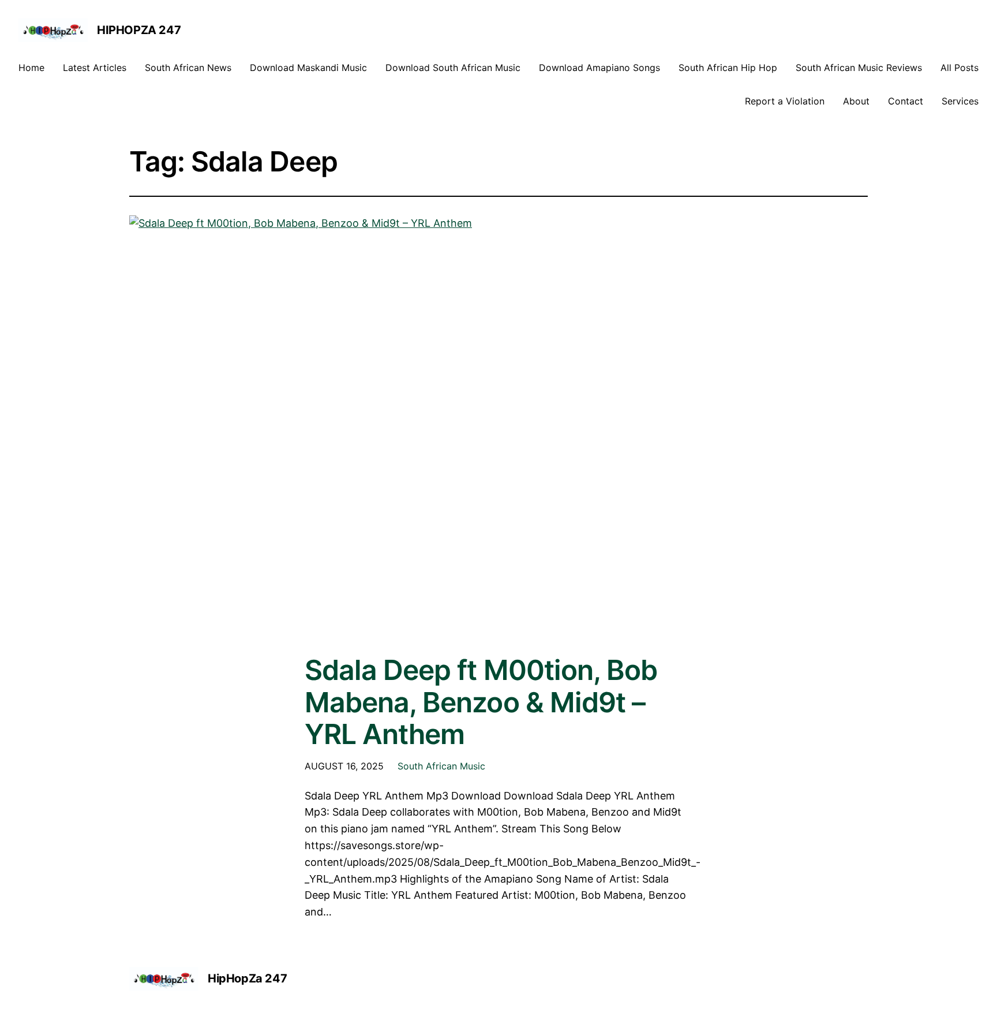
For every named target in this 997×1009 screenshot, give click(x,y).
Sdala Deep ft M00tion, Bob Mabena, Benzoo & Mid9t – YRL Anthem (481, 702)
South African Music (441, 766)
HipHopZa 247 (139, 30)
